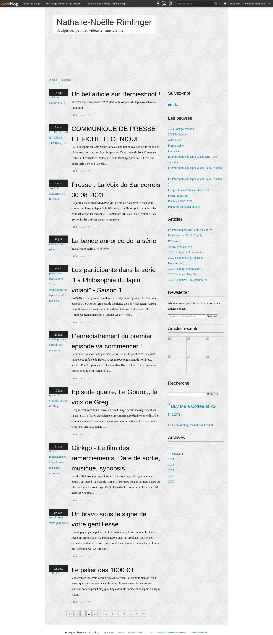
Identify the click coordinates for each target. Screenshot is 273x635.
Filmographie (176, 145)
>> (143, 613)
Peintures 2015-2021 (180, 201)
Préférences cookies (198, 632)
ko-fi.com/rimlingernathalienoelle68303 (191, 425)
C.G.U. (150, 632)
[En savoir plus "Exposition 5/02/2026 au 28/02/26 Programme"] (177, 345)
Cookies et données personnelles (171, 632)
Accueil (53, 80)
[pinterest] (170, 3)
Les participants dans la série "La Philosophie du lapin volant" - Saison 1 (114, 280)
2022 (171, 470)
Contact (66, 80)
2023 (171, 465)
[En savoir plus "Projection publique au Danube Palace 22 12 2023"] (196, 364)
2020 (171, 481)
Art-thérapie (175, 140)
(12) (185, 235)
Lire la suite (81, 115)
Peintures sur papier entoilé (184, 206)
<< (70, 613)
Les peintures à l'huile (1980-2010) (188, 190)
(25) (190, 230)
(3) (186, 252)
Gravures (173, 151)
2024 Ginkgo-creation (181, 129)
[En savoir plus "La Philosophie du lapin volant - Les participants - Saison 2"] (214, 345)
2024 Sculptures (177, 134)
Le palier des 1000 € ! (103, 569)
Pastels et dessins (178, 195)
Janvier (176, 453)
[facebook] (158, 3)
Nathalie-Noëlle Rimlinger (104, 22)
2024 (171, 459)
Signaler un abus (135, 632)
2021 (171, 476)
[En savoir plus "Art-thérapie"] (196, 345)
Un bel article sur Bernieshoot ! (116, 94)
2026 (171, 448)
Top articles (108, 632)
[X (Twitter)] (164, 3)
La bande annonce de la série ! (116, 240)
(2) (186, 269)
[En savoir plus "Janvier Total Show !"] (214, 364)
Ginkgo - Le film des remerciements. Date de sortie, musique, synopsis (116, 458)
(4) (174, 241)
